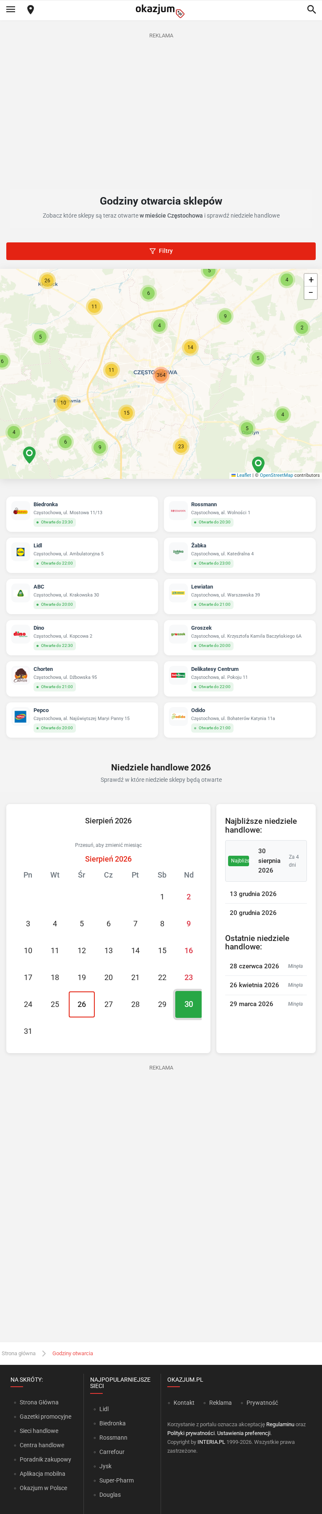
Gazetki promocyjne (45, 1416)
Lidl (104, 1409)
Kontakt (184, 1402)
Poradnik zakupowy (45, 1459)
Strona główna (19, 1353)
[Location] (31, 10)
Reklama (220, 1402)
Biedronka (112, 1423)
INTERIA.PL (211, 1442)
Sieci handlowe (39, 1430)
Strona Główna (39, 1402)
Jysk (105, 1466)
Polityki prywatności (191, 1433)
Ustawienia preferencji (243, 1433)
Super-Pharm (116, 1480)
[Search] (311, 10)
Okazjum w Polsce (43, 1488)
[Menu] (10, 10)
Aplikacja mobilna (42, 1473)
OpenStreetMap (276, 475)
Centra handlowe (42, 1445)
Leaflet (243, 475)
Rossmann (113, 1437)
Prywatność (262, 1402)
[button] (190, 347)
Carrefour (112, 1451)
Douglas (110, 1494)
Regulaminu (280, 1424)
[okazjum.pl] (161, 11)
